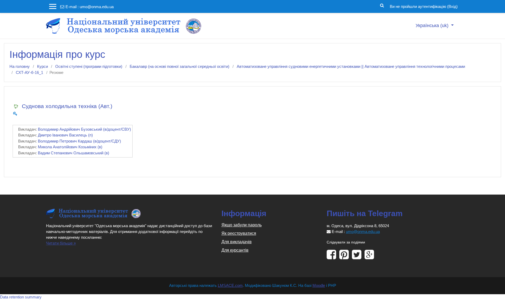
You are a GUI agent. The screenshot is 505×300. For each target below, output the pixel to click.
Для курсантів (235, 250)
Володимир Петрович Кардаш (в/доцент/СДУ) (79, 141)
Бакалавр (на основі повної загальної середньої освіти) (179, 66)
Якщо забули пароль (241, 225)
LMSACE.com (230, 285)
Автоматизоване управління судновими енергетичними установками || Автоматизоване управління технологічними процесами (351, 66)
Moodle (318, 285)
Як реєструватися (238, 233)
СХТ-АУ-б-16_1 (29, 72)
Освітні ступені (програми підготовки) (88, 66)
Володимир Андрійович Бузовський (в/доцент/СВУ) (84, 129)
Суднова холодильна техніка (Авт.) (67, 106)
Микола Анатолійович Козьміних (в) (70, 147)
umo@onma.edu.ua (97, 6)
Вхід (452, 6)
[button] (382, 5)
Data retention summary (21, 297)
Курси (42, 66)
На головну (19, 66)
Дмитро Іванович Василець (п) (65, 135)
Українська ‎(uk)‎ (433, 25)
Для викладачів (236, 242)
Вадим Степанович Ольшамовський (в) (73, 153)
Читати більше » (61, 243)
